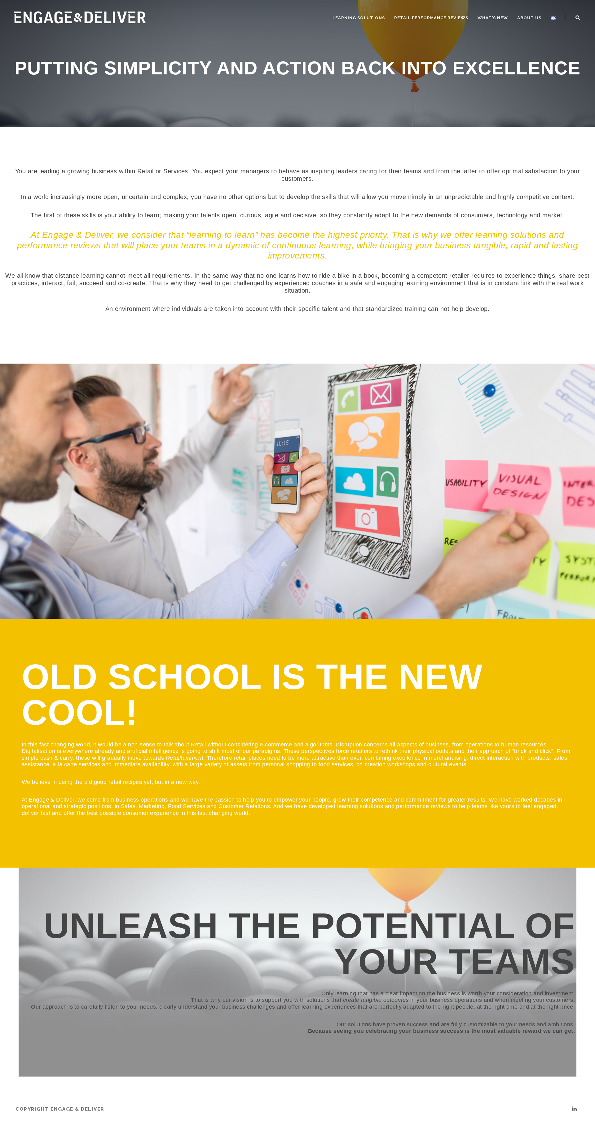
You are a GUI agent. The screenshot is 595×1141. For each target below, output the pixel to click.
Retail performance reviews (431, 17)
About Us (529, 17)
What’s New (493, 17)
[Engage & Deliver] (80, 16)
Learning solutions (359, 17)
